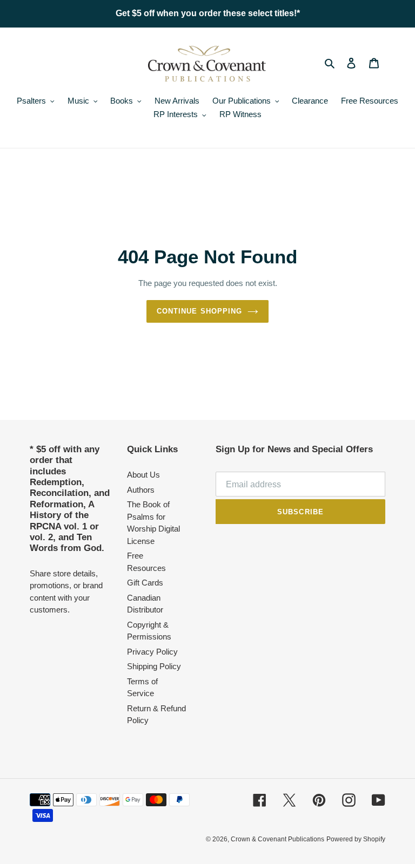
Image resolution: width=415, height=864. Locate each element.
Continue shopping (199, 311)
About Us (143, 474)
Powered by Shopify (355, 839)
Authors (141, 489)
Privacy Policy (152, 651)
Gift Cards (145, 582)
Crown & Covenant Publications (277, 839)
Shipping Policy (154, 666)
